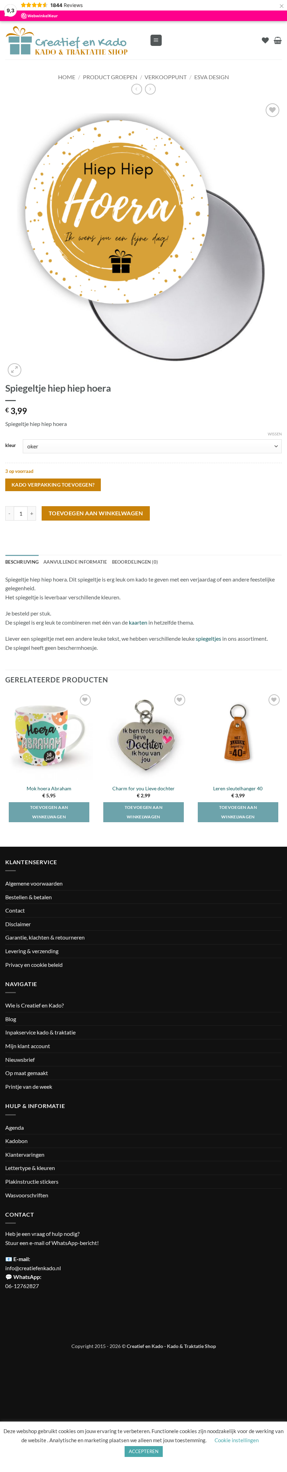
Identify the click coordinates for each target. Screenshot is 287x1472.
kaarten (138, 622)
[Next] (281, 763)
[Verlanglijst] (265, 40)
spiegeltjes (208, 638)
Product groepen (110, 77)
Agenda (14, 1127)
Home (66, 77)
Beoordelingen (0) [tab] (135, 562)
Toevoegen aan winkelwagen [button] (144, 812)
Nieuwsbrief (20, 1059)
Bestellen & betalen (28, 897)
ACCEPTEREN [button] (144, 1451)
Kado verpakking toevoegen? (53, 485)
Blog (10, 1019)
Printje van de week (28, 1086)
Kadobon (16, 1140)
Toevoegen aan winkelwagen (96, 513)
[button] (156, 40)
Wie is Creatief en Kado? (34, 1005)
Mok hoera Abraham (49, 788)
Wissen (275, 434)
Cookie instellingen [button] (237, 1440)
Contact (15, 910)
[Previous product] (150, 89)
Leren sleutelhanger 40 (237, 788)
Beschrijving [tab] (21, 562)
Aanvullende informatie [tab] (75, 562)
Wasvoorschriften (26, 1195)
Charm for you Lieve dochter (143, 788)
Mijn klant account (27, 1046)
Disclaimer (18, 924)
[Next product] (136, 89)
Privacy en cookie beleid (34, 964)
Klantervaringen (24, 1154)
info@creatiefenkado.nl (33, 1268)
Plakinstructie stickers (31, 1181)
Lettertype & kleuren (30, 1167)
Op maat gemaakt (26, 1072)
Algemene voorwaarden (34, 883)
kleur (10, 445)
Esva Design (211, 77)
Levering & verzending (31, 951)
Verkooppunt (166, 77)
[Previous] (5, 763)
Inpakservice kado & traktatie (40, 1032)
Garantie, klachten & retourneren (45, 937)
